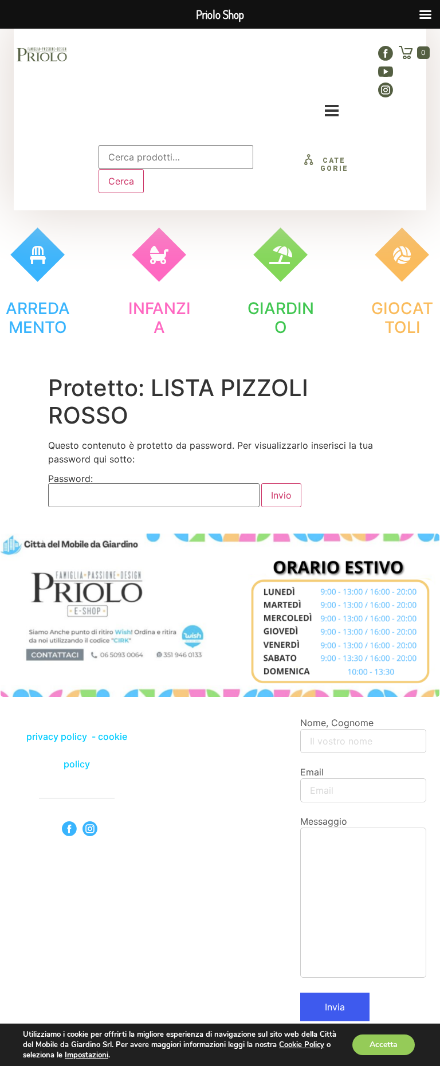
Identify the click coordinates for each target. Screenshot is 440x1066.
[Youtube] (385, 71)
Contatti (189, 80)
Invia (335, 1007)
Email (312, 772)
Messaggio (323, 821)
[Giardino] (280, 255)
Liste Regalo (310, 55)
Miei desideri (260, 80)
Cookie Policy (301, 1045)
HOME (149, 55)
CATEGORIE (334, 164)
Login (323, 80)
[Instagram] (385, 90)
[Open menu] (332, 110)
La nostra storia (223, 55)
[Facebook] (385, 53)
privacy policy (57, 736)
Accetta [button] (384, 1044)
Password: (70, 479)
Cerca (121, 181)
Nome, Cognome (337, 722)
